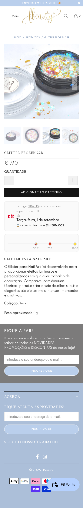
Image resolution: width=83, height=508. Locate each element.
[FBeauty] (41, 16)
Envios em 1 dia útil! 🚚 (41, 3)
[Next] (74, 82)
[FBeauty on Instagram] (45, 457)
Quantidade (15, 171)
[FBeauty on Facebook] (37, 457)
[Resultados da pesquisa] (67, 16)
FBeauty (47, 470)
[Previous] (8, 82)
